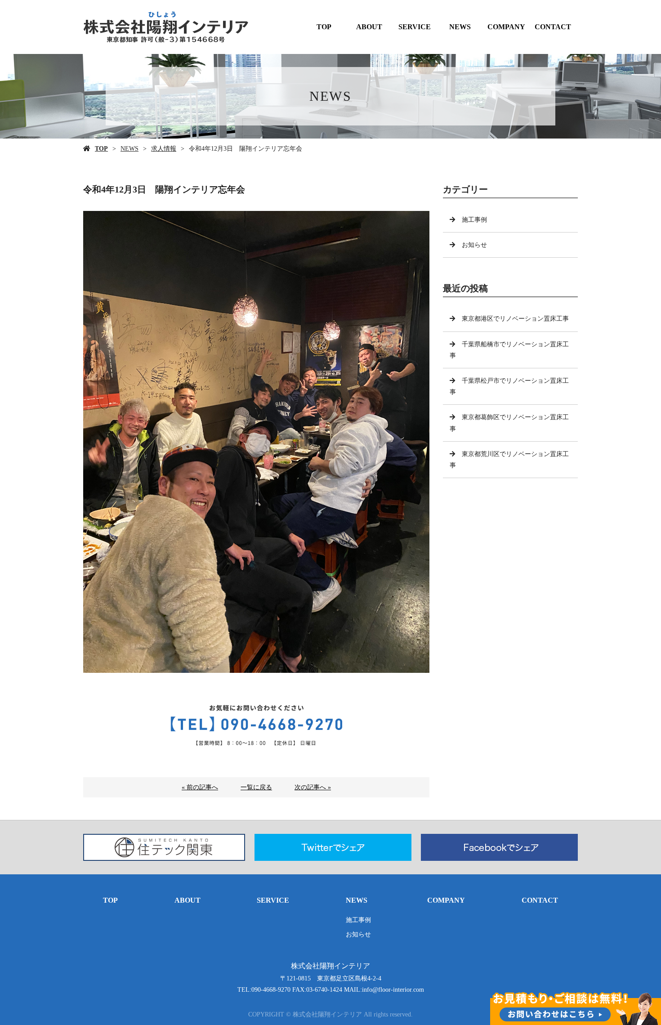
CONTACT (553, 27)
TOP (324, 27)
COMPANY (506, 27)
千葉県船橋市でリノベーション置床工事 (509, 350)
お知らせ (474, 245)
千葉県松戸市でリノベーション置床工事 (509, 386)
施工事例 (474, 219)
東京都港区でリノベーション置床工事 (515, 318)
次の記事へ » (313, 787)
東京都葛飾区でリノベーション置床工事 (509, 423)
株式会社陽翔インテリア (330, 966)
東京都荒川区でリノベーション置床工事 (509, 460)
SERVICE (414, 27)
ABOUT (369, 27)
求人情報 (163, 148)
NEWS (460, 27)
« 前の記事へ (200, 787)
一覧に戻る (256, 787)
